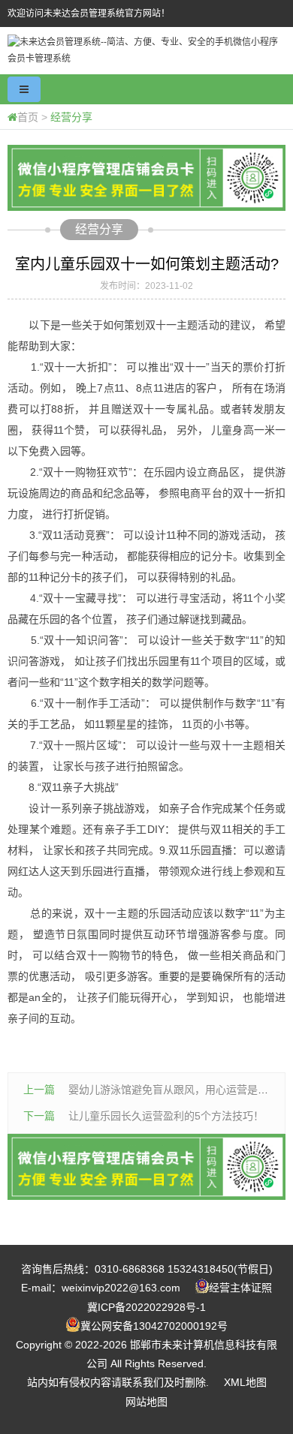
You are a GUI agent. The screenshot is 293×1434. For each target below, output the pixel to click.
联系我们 (143, 1382)
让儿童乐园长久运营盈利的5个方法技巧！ (166, 1116)
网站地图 (146, 1402)
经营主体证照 (240, 1288)
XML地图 (245, 1382)
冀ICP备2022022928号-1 (146, 1307)
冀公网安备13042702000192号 (154, 1326)
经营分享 (71, 117)
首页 (27, 117)
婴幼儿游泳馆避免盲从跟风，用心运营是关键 (173, 1090)
